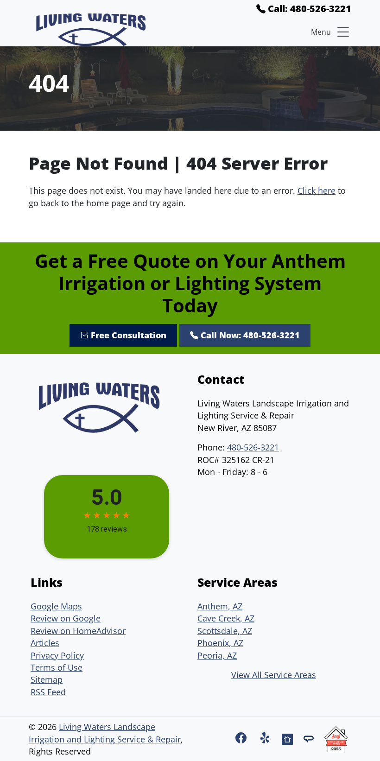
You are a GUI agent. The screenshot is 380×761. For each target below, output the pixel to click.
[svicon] (310, 737)
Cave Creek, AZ (225, 618)
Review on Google (66, 618)
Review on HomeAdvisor (78, 630)
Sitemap (47, 679)
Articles (45, 642)
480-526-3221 (253, 447)
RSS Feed (48, 692)
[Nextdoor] (289, 737)
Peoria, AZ (217, 655)
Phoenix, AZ (220, 642)
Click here (317, 190)
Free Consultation (127, 335)
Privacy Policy (57, 655)
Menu (321, 32)
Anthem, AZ (219, 606)
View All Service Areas (273, 674)
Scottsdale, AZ (224, 630)
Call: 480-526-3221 (308, 8)
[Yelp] (267, 737)
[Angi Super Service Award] (336, 737)
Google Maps (56, 606)
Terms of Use (56, 667)
